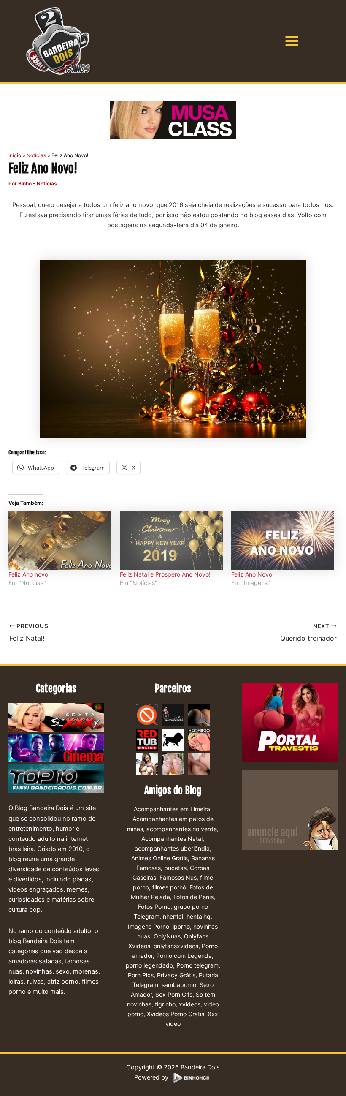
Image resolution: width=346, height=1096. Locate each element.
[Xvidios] (147, 763)
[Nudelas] (173, 714)
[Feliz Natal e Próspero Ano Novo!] (171, 540)
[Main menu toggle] (292, 41)
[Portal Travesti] (290, 722)
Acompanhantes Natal (172, 838)
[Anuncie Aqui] (290, 809)
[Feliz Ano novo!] (59, 540)
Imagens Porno (148, 926)
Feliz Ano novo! (29, 574)
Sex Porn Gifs (173, 994)
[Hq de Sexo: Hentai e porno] (199, 739)
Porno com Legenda (184, 955)
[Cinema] (56, 749)
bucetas (175, 867)
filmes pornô (169, 887)
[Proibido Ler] (147, 714)
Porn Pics (141, 975)
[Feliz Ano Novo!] (282, 540)
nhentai (173, 916)
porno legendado (149, 965)
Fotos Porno (154, 906)
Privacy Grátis (176, 975)
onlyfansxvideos (176, 945)
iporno (181, 926)
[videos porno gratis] (199, 714)
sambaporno (179, 984)
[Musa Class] (173, 120)
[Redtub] (147, 739)
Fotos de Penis (193, 896)
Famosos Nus (178, 877)
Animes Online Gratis (159, 858)
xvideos (189, 1004)
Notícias (47, 184)
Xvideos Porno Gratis (175, 1013)
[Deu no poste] (173, 739)
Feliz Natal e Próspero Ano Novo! (165, 574)
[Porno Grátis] (173, 763)
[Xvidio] (199, 763)
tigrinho (165, 1004)
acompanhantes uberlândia (172, 848)
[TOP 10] (56, 779)
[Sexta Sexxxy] (56, 718)
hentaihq (199, 916)
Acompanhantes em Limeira (172, 809)
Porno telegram (197, 965)
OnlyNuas (167, 936)
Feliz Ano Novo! (252, 574)
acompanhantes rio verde (181, 828)
